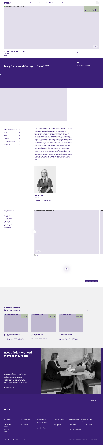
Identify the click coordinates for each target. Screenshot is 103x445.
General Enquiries (8, 422)
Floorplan (6, 138)
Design (91, 439)
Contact (45, 2)
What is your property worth (56, 2)
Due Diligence (15, 439)
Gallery (6, 132)
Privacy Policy (7, 439)
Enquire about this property (83, 65)
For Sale (6, 62)
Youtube (6, 431)
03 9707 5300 (24, 424)
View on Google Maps (91, 281)
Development (96, 439)
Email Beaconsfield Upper (43, 429)
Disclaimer (23, 439)
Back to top (93, 400)
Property (25, 2)
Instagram (6, 428)
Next (34, 231)
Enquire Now (7, 144)
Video (5, 135)
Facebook (6, 429)
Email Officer (57, 426)
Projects (32, 2)
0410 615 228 (37, 200)
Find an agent (7, 424)
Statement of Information (10, 129)
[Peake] (12, 3)
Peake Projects (7, 419)
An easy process (8, 387)
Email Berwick (24, 426)
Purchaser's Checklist (9, 141)
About (38, 2)
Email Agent (47, 200)
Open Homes (7, 421)
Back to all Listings (94, 311)
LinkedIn (6, 426)
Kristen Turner (38, 195)
